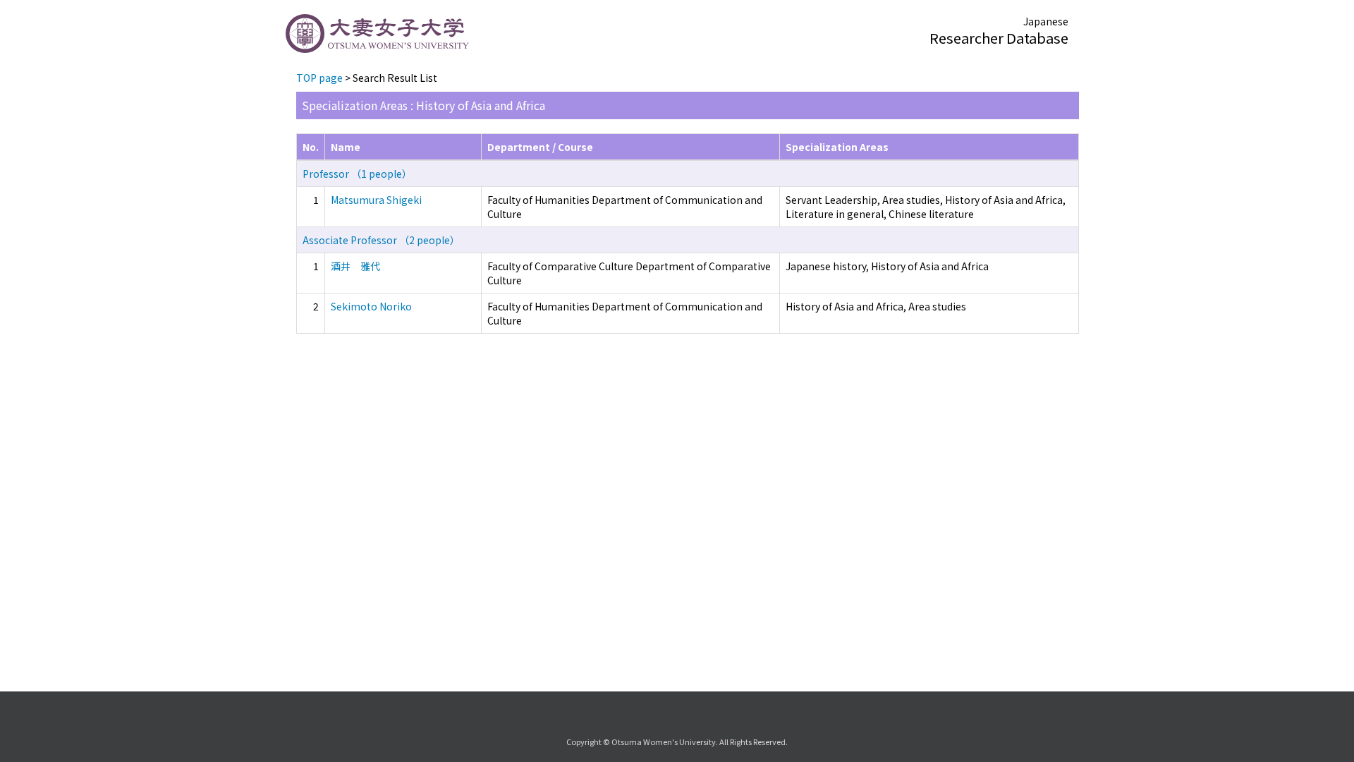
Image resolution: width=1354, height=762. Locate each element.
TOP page (319, 78)
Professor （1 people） (357, 174)
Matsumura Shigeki (376, 200)
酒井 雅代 (355, 266)
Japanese (1045, 21)
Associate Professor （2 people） (381, 240)
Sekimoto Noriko (371, 306)
